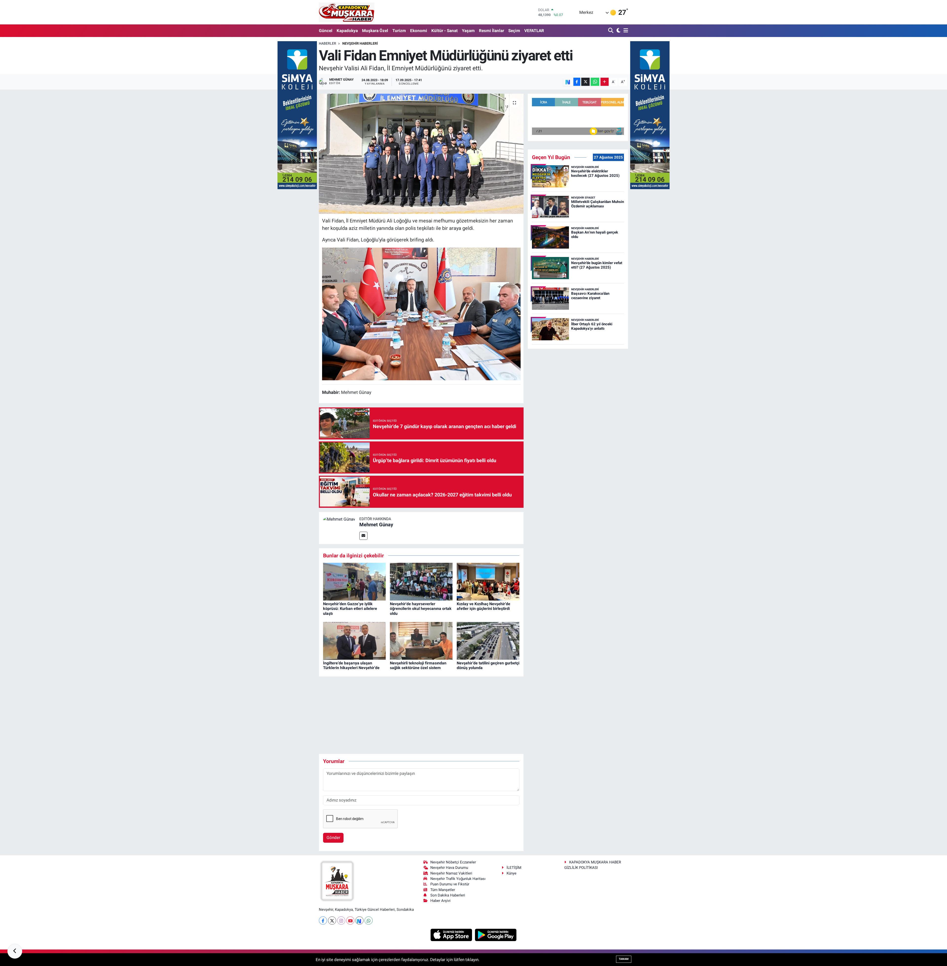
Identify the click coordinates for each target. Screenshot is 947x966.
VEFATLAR (534, 30)
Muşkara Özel (375, 30)
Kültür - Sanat (444, 30)
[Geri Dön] (14, 951)
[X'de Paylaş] (585, 82)
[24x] (421, 313)
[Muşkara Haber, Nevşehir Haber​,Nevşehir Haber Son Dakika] (346, 12)
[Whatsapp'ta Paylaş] (595, 82)
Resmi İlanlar (491, 30)
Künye (511, 873)
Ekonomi (418, 30)
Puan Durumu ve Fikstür (449, 884)
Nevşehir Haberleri (360, 43)
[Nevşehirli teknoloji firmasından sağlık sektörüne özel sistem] (421, 640)
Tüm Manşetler (442, 890)
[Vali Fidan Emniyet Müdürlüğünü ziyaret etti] (421, 154)
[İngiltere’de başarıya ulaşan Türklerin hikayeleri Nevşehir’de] (354, 640)
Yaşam (468, 30)
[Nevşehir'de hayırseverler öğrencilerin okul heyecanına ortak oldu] (421, 581)
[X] (332, 920)
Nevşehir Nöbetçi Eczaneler (453, 862)
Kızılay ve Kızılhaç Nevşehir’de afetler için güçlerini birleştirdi (483, 606)
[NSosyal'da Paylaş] (567, 82)
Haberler (327, 43)
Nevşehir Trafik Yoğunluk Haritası (458, 878)
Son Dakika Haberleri (447, 895)
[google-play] (496, 934)
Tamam (624, 959)
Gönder (333, 837)
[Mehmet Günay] (339, 519)
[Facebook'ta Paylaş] (576, 82)
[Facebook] (323, 920)
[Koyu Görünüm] (617, 30)
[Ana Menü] (624, 30)
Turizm (399, 30)
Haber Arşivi (440, 900)
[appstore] (452, 934)
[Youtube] (350, 920)
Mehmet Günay (376, 525)
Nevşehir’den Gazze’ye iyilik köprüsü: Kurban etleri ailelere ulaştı (350, 608)
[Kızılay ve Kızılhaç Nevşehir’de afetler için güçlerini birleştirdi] (488, 581)
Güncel (325, 30)
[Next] (359, 920)
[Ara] (611, 30)
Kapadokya (347, 30)
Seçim (514, 30)
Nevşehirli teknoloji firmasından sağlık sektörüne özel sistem (418, 665)
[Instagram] (341, 920)
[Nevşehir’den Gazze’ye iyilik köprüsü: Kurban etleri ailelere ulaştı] (354, 581)
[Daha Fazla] (605, 82)
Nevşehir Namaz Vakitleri (451, 873)
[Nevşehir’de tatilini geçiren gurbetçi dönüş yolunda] (488, 640)
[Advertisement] (421, 715)
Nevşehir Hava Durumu (449, 867)
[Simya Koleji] (297, 114)
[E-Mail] (363, 536)
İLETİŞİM (514, 867)
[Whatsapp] (368, 920)
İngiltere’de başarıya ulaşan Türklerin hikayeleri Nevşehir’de (351, 665)
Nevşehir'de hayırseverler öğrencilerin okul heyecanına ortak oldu (421, 608)
